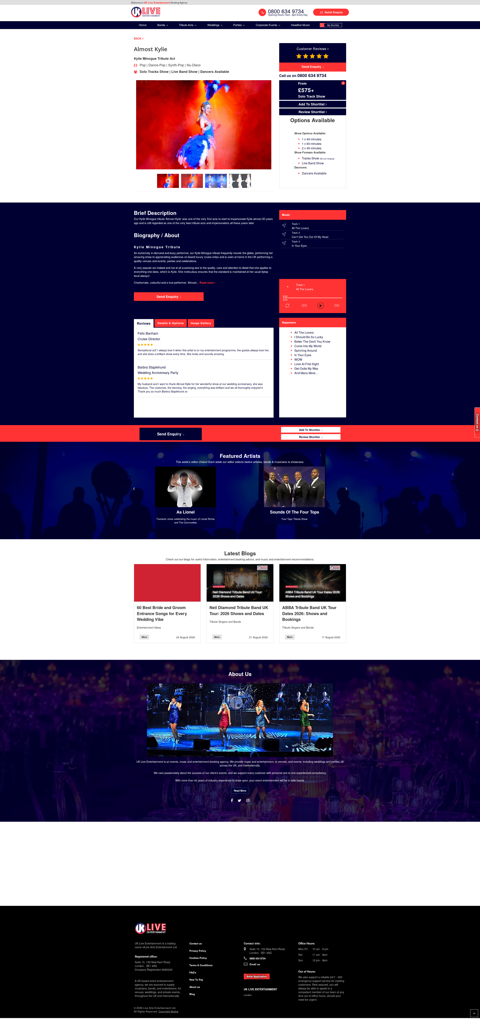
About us (194, 987)
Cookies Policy (198, 958)
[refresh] (287, 305)
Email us (255, 964)
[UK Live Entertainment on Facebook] (232, 800)
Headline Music (300, 25)
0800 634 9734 (258, 958)
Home (142, 25)
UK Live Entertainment (157, 2)
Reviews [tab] (144, 323)
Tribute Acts (186, 25)
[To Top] (474, 1013)
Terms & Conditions (200, 965)
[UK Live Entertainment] (240, 928)
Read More (240, 790)
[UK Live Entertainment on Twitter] (240, 800)
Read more (207, 282)
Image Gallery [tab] (201, 323)
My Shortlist (333, 25)
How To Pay (196, 979)
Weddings (213, 25)
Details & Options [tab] (171, 323)
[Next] (279, 277)
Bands (161, 25)
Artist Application (257, 976)
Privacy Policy (197, 950)
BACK (138, 38)
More (144, 637)
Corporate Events (267, 25)
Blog (192, 994)
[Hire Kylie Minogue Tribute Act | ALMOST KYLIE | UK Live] (145, 12)
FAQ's (192, 972)
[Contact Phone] (262, 12)
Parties (238, 25)
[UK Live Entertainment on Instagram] (247, 800)
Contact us (195, 943)
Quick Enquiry (333, 12)
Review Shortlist (312, 111)
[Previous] (279, 273)
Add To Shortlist (312, 104)
